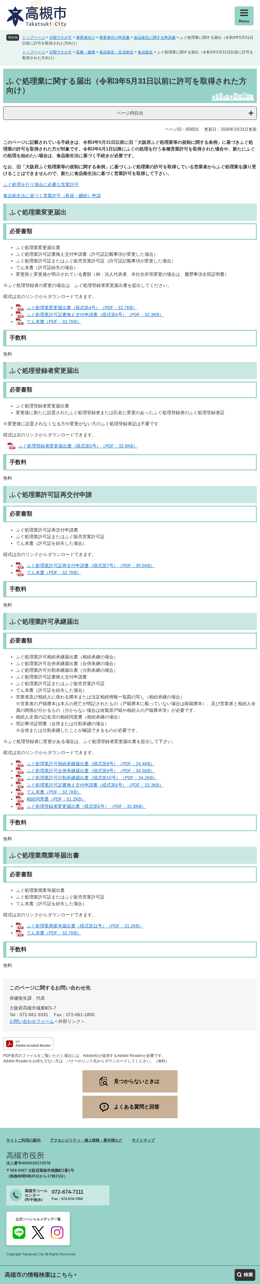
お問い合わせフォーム (32, 1021)
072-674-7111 (67, 1192)
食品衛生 (145, 52)
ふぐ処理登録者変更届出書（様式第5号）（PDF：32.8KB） (78, 445)
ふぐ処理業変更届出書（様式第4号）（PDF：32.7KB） (82, 307)
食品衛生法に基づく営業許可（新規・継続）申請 (52, 195)
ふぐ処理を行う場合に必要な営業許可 (41, 184)
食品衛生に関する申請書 (155, 37)
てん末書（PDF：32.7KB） (54, 321)
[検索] (245, 1275)
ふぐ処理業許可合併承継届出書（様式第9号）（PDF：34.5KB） (91, 770)
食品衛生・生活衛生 (116, 52)
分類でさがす (60, 37)
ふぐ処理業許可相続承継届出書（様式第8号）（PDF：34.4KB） (91, 763)
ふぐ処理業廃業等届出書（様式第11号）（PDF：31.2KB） (85, 925)
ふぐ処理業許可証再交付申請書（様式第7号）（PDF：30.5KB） (91, 565)
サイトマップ (143, 1140)
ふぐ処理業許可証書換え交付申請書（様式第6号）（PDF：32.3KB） (95, 314)
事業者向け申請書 (114, 37)
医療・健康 (85, 52)
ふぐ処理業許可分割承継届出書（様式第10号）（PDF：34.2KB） (92, 777)
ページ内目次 (130, 112)
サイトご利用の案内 (23, 1140)
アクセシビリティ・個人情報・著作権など (86, 1140)
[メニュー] (244, 15)
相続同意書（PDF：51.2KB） (56, 799)
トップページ (33, 37)
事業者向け (85, 37)
